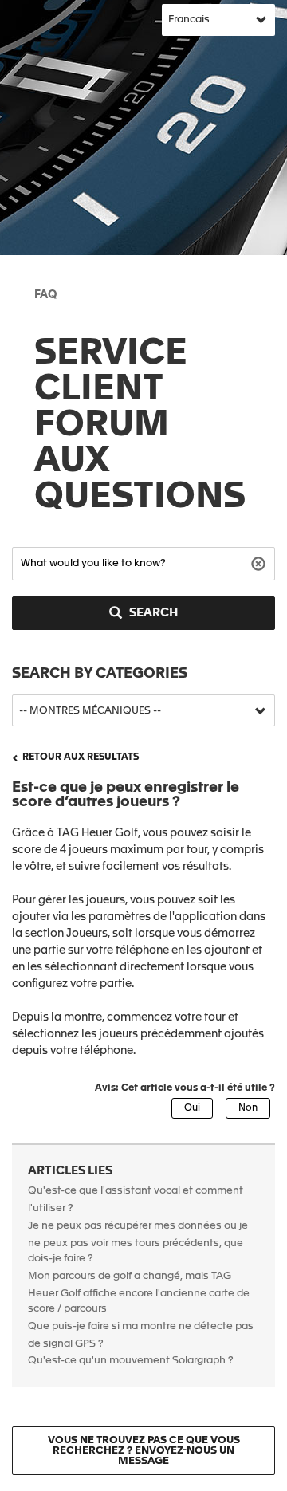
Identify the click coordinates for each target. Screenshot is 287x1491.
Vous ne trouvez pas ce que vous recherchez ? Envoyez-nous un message (144, 1450)
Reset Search (260, 562)
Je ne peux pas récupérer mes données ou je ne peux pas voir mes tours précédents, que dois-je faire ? (138, 1243)
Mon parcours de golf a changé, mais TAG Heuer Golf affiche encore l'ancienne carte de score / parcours (139, 1293)
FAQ (45, 295)
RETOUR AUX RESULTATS (80, 757)
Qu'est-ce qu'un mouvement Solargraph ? (131, 1360)
